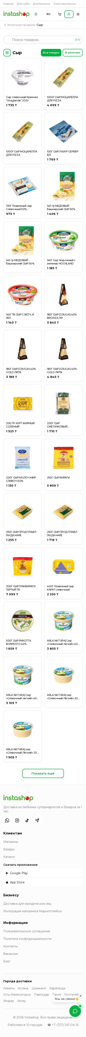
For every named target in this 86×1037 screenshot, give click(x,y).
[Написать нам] (75, 1011)
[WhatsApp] (7, 820)
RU (49, 14)
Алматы (8, 988)
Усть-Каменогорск (17, 994)
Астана (23, 988)
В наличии (72, 52)
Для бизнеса (41, 3)
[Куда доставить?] (36, 14)
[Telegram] (37, 820)
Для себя (23, 3)
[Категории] (7, 52)
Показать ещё (43, 773)
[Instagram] (17, 820)
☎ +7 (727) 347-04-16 (62, 1025)
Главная (8, 3)
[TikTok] (27, 820)
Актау (21, 1001)
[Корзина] (59, 14)
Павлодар (41, 994)
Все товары (51, 52)
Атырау (8, 1001)
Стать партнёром (64, 3)
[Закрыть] (80, 996)
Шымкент (39, 988)
